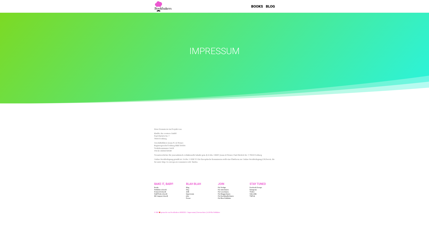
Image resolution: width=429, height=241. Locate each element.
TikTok (252, 196)
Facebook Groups (256, 187)
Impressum (190, 194)
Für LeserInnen (223, 192)
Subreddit (253, 194)
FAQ (187, 190)
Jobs (187, 196)
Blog (187, 187)
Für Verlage (222, 187)
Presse (188, 198)
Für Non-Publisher (224, 198)
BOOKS (257, 7)
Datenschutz (201, 212)
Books (156, 187)
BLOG (270, 7)
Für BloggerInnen (224, 194)
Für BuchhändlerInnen (226, 196)
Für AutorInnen (223, 190)
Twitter (252, 192)
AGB (187, 192)
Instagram (253, 190)
